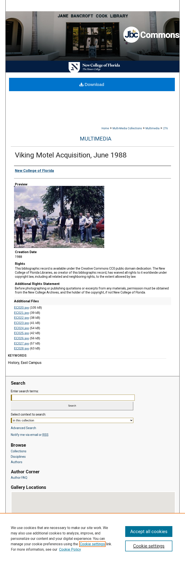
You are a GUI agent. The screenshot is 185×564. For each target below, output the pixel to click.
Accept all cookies (148, 531)
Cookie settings (92, 544)
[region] (92, 538)
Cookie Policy (70, 549)
